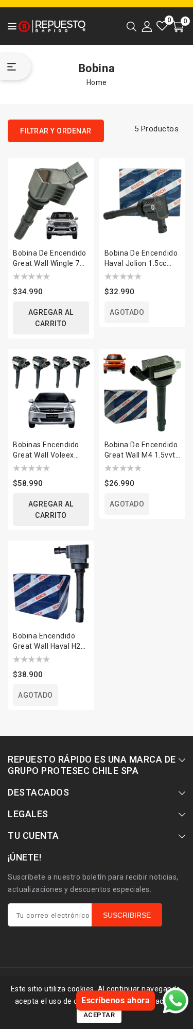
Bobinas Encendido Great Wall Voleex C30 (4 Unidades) (46, 450)
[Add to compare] (80, 167)
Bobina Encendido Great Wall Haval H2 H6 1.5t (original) (47, 641)
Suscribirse (127, 915)
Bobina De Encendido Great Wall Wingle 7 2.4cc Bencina (49, 258)
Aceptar (99, 1015)
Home (96, 82)
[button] (9, 25)
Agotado (127, 312)
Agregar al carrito (51, 318)
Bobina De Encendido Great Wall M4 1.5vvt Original (141, 450)
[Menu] (9, 26)
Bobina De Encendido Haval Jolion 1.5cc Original (141, 258)
